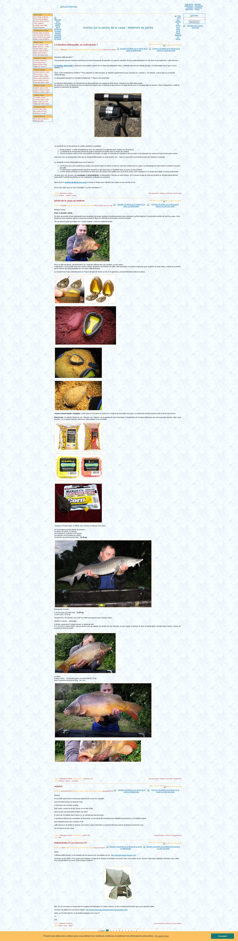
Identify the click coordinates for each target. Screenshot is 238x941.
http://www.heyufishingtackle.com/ (123, 855)
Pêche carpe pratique (40, 19)
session (58, 786)
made (60, 925)
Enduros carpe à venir (40, 88)
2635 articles (189, 4)
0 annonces (198, 7)
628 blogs (197, 4)
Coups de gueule (38, 27)
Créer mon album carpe (41, 82)
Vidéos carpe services (40, 101)
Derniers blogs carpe (40, 48)
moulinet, (61, 195)
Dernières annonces (40, 60)
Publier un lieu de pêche (41, 39)
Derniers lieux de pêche (41, 33)
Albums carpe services (41, 80)
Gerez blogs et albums (40, 17)
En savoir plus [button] (162, 936)
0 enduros (190, 7)
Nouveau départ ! (99, 848)
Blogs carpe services (40, 53)
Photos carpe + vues (40, 74)
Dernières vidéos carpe (41, 99)
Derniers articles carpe (40, 44)
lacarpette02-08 (66, 791)
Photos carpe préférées (41, 78)
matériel (68, 195)
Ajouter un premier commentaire (171, 193)
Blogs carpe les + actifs (41, 46)
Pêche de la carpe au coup (103, 205)
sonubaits (75, 781)
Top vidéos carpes (39, 97)
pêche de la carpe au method (69, 201)
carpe (74, 195)
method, (61, 781)
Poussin (63, 205)
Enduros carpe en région (41, 90)
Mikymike (64, 49)
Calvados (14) (88, 779)
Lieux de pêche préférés (41, 35)
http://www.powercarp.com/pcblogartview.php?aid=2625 (107, 910)
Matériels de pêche (66, 193)
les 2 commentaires (174, 923)
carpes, (67, 781)
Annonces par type (39, 62)
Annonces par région (40, 64)
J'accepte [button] (222, 936)
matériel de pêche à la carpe (75, 182)
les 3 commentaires (174, 835)
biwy (59, 837)
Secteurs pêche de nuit (41, 21)
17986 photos (188, 6)
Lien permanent (154, 193)
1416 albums (198, 6)
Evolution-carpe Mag (40, 25)
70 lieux (197, 9)
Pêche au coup (38, 121)
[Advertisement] (130, 6)
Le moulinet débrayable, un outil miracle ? (76, 45)
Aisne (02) (86, 835)
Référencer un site (39, 113)
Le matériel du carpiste (108, 49)
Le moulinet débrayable (63, 66)
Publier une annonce (40, 66)
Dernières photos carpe (41, 72)
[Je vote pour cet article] (172, 45)
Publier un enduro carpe (41, 92)
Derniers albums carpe (40, 76)
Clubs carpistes (38, 23)
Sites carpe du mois (39, 111)
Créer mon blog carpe (40, 55)
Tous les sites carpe (40, 109)
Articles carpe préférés (40, 51)
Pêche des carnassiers (41, 119)
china (65, 925)
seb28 (63, 848)
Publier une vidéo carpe (41, 103)
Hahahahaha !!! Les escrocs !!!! (70, 843)
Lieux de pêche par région (42, 37)
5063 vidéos (189, 9)
